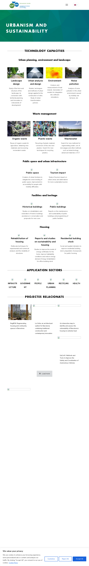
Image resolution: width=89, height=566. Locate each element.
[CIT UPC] (20, 5)
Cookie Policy (13, 563)
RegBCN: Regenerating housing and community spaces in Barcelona (18, 325)
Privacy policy (37, 396)
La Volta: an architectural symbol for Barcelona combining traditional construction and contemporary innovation (44, 328)
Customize (51, 559)
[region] (44, 557)
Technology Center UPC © (40, 391)
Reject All (65, 559)
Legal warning (37, 394)
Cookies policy (37, 398)
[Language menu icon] (76, 5)
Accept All (79, 559)
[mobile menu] (67, 5)
